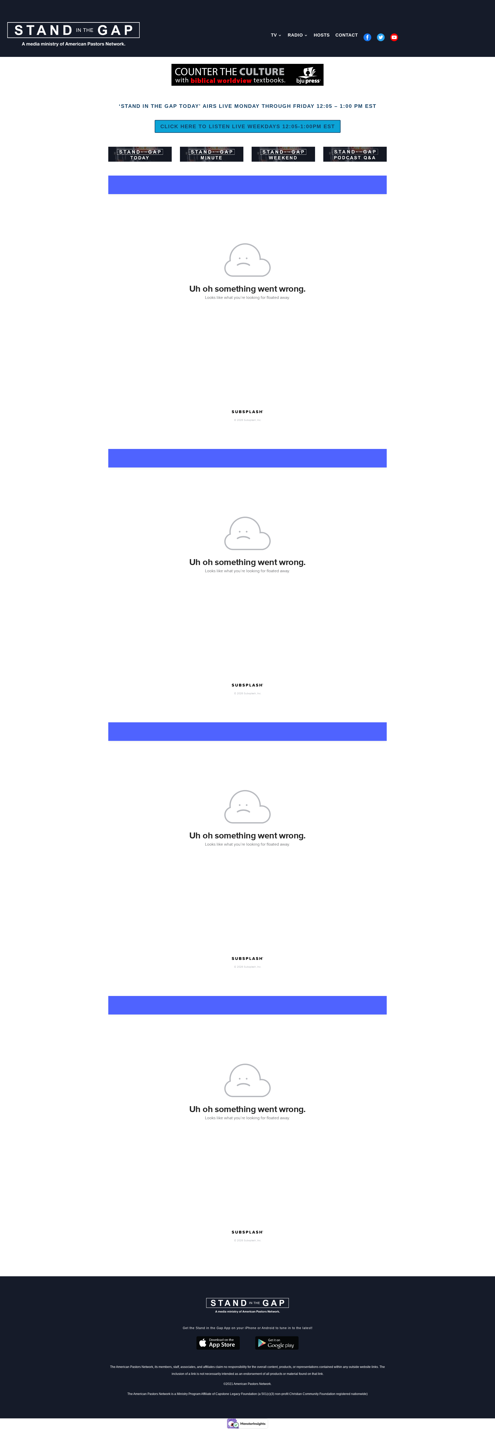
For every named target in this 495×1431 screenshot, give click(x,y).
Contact (346, 35)
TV (274, 35)
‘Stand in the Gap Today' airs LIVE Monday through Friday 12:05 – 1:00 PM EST (247, 106)
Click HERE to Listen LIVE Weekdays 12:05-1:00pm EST (247, 126)
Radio (295, 35)
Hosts (322, 35)
